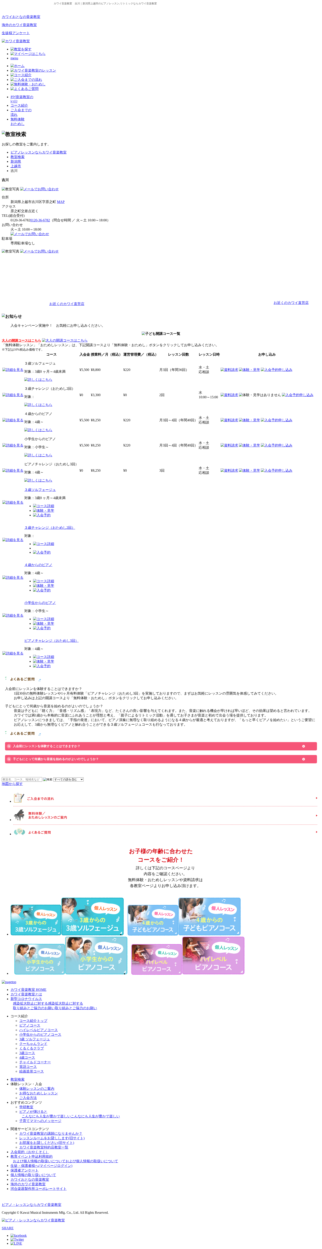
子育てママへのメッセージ (40, 1121)
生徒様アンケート (16, 33)
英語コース (28, 1067)
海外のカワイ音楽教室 (19, 25)
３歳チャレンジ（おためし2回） (49, 527)
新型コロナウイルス (54, 1003)
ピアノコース (29, 1025)
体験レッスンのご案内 (36, 1088)
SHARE (8, 1228)
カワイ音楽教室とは (26, 994)
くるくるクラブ (31, 1048)
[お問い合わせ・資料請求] (39, 189)
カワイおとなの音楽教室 (21, 17)
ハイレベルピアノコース (38, 1030)
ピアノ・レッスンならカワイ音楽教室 (31, 1205)
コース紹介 (19, 105)
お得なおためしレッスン (38, 1093)
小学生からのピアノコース (40, 1034)
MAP (61, 202)
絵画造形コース (31, 1071)
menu (14, 58)
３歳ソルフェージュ (40, 490)
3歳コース (27, 1053)
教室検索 (18, 157)
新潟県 (16, 161)
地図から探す (12, 784)
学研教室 (26, 1107)
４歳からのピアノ (38, 565)
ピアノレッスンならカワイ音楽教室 (39, 152)
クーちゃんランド (33, 1044)
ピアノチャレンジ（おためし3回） (51, 640)
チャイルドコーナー (35, 1062)
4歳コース (27, 1057)
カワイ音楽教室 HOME (28, 989)
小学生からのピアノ (40, 603)
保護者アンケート (25, 1170)
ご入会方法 (28, 1098)
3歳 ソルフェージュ (34, 1039)
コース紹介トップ (33, 1021)
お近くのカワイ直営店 (66, 304)
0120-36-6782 (40, 220)
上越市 (16, 166)
